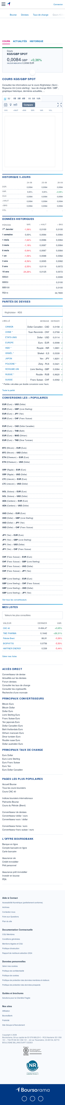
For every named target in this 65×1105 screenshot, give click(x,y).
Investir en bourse (11, 875)
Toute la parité (8, 390)
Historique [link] (36, 41)
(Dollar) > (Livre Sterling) (17, 517)
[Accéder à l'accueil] (4, 14)
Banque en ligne (10, 844)
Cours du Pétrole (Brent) (14, 805)
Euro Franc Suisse (11, 762)
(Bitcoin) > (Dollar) (14, 452)
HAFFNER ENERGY (12, 648)
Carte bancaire (9, 851)
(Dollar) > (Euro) (14, 513)
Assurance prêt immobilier (14, 871)
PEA (4, 879)
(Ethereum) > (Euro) (15, 457)
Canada (9, 326)
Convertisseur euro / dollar (15, 819)
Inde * (8, 347)
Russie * (9, 374)
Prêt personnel (9, 865)
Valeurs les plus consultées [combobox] (18, 615)
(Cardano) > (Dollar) (15, 505)
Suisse (9, 379)
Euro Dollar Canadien (12, 769)
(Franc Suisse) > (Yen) (16, 570)
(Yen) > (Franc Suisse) (16, 549)
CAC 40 (6, 628)
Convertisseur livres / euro (14, 825)
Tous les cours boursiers (14, 787)
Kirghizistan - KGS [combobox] (13, 312)
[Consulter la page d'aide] (50, 4)
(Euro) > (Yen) (13, 413)
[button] (3, 4)
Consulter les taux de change (16, 685)
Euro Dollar (7, 755)
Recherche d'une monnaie (15, 692)
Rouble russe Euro (11, 740)
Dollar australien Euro (12, 743)
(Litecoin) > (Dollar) (15, 483)
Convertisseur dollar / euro (15, 815)
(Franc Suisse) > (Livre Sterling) (21, 561)
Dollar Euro (7, 711)
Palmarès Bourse (10, 801)
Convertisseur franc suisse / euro (18, 829)
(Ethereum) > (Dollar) (16, 461)
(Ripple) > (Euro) (14, 469)
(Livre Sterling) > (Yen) (16, 592)
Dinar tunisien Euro (11, 736)
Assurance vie (9, 858)
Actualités (20, 41)
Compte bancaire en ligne (14, 847)
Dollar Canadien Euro (12, 725)
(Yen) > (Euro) (13, 535)
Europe (9, 342)
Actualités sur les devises (14, 677)
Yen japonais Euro (11, 722)
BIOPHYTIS (8, 643)
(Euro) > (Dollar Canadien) (18, 426)
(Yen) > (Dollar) (13, 544)
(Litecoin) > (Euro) (14, 479)
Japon (8, 358)
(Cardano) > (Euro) (15, 500)
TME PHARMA (9, 633)
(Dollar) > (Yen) (13, 522)
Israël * (9, 353)
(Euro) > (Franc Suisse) (17, 418)
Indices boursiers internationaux (17, 798)
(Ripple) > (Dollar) (14, 474)
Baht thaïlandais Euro (12, 729)
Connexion (58, 4)
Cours (6, 41)
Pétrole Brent (9, 638)
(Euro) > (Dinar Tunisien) (17, 440)
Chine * (9, 332)
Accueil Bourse (9, 784)
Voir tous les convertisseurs (14, 599)
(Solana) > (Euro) (14, 491)
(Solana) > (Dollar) (15, 496)
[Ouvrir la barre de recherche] (45, 4)
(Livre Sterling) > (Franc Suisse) (21, 583)
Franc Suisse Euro (11, 718)
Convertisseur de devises (14, 812)
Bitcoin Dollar (8, 707)
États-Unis (11, 337)
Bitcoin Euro (8, 703)
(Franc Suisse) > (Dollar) (17, 566)
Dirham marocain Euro (13, 732)
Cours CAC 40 (9, 791)
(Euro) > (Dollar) (14, 404)
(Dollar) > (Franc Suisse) (17, 527)
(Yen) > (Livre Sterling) (16, 539)
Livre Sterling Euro (11, 714)
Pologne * (10, 363)
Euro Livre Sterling (11, 758)
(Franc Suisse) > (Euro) (17, 556)
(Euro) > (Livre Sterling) (17, 409)
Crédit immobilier (10, 861)
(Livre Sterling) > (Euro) (17, 578)
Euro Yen (6, 766)
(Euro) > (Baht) (13, 430)
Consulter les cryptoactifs (14, 688)
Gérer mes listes (9, 656)
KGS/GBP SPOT (17, 54)
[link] (22, 902)
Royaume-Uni (12, 369)
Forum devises (9, 681)
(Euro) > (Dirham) (14, 435)
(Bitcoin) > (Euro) (14, 447)
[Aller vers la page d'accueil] (9, 4)
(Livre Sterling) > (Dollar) (17, 588)
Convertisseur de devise (13, 674)
